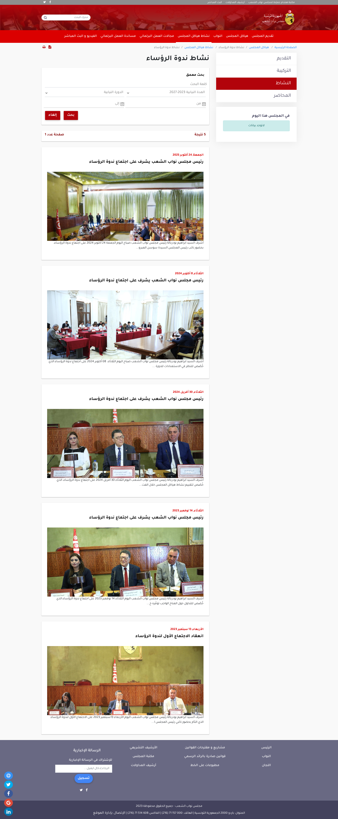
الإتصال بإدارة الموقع (109, 813)
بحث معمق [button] (195, 75)
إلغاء (53, 115)
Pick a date (204, 104)
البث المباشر (215, 2)
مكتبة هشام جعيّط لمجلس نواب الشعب (271, 2)
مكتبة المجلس (143, 756)
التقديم (284, 58)
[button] (125, 197)
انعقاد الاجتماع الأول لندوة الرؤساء (169, 636)
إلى (117, 104)
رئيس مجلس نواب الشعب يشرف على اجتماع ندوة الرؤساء (146, 162)
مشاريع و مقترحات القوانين (205, 747)
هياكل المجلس (259, 47)
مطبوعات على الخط (204, 765)
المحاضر (282, 96)
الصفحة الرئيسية (286, 47)
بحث (70, 115)
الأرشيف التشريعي (143, 747)
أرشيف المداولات (235, 2)
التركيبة (284, 71)
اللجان (266, 765)
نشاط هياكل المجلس (198, 47)
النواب (266, 756)
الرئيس (266, 747)
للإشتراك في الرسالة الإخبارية (90, 760)
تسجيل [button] (84, 778)
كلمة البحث (198, 84)
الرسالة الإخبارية (87, 751)
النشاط (283, 83)
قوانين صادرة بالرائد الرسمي (205, 756)
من (198, 104)
